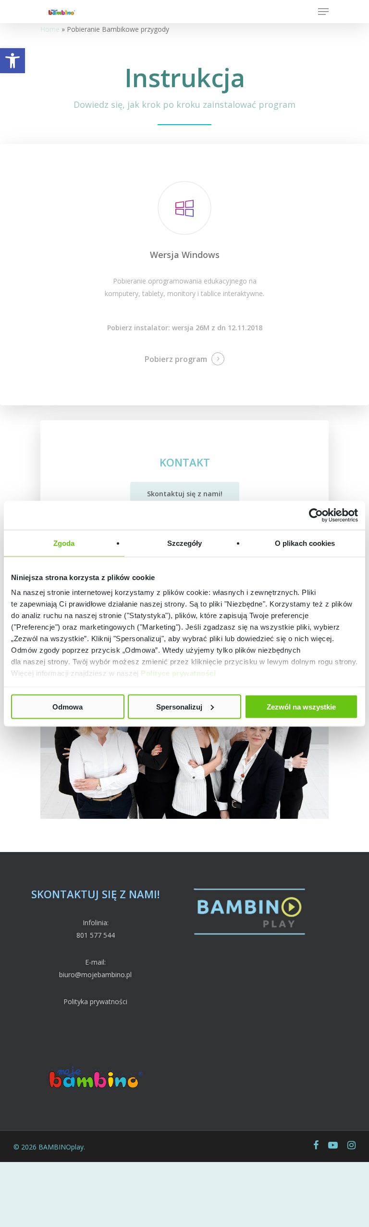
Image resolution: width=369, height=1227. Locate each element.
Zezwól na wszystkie (301, 706)
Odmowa (67, 706)
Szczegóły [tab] (184, 543)
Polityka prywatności (95, 1001)
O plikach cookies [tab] (305, 543)
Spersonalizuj (179, 706)
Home (50, 29)
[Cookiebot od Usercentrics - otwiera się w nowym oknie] (316, 515)
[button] (12, 60)
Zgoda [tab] (64, 543)
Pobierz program (176, 359)
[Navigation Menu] (323, 11)
